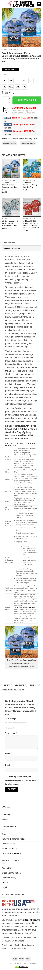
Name (8, 754)
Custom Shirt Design (11, 853)
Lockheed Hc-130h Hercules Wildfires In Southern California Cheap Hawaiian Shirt (31, 224)
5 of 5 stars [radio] (10, 728)
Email (8, 765)
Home (4, 50)
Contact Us (7, 868)
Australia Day (15, 50)
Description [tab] (9, 242)
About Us (6, 834)
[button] (3, 4)
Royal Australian (28, 143)
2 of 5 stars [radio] (10, 723)
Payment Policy (9, 878)
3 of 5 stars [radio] (16, 723)
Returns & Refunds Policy (13, 839)
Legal (4, 887)
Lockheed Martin (9, 143)
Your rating (10, 719)
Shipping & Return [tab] (12, 248)
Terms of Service (9, 848)
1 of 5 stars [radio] (6, 723)
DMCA (5, 882)
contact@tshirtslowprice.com (24, 607)
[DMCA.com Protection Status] (21, 967)
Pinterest (6, 814)
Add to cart (26, 100)
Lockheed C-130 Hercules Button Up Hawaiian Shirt (30, 185)
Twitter (5, 819)
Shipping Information (11, 873)
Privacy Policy (8, 844)
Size (4, 75)
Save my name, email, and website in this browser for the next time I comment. (20, 780)
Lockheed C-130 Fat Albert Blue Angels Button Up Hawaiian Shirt (9, 186)
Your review (11, 733)
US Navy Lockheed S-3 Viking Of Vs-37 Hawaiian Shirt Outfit (10, 223)
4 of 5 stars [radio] (23, 723)
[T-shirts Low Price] (21, 4)
